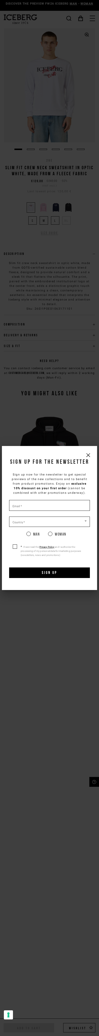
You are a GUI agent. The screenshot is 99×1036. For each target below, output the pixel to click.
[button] (49, 521)
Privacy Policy (46, 547)
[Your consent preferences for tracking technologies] (8, 1014)
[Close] (88, 455)
